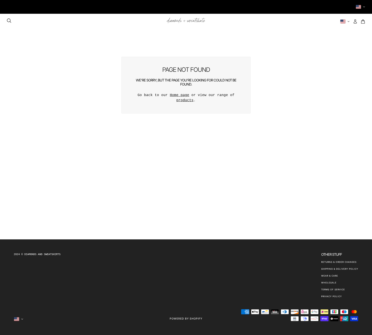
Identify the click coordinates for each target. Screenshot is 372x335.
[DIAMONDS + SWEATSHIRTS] (186, 21)
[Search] (9, 20)
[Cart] (363, 21)
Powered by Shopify (186, 318)
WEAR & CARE (329, 275)
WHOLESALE (328, 282)
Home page (179, 95)
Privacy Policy (331, 296)
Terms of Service (333, 289)
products (185, 100)
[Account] (355, 21)
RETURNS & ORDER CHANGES (338, 262)
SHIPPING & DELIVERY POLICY (339, 269)
